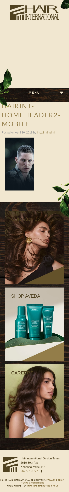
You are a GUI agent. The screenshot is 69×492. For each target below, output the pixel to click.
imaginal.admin (46, 132)
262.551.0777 (29, 471)
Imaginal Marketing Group (43, 486)
